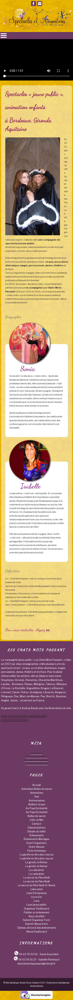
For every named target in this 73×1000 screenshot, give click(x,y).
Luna (36, 900)
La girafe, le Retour (36, 862)
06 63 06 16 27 (27, 959)
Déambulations (36, 827)
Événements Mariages (36, 839)
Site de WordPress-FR (36, 763)
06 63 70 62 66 (28, 954)
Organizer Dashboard (36, 908)
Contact (36, 823)
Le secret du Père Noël (36, 877)
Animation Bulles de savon (36, 788)
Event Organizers (36, 842)
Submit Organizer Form (36, 920)
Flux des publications (36, 756)
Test (36, 796)
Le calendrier (36, 870)
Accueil (36, 785)
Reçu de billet (37, 916)
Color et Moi (36, 819)
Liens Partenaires (36, 893)
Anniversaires (37, 800)
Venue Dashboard (36, 931)
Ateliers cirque (36, 804)
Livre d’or (36, 896)
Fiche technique (36, 850)
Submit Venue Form (36, 923)
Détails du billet (36, 831)
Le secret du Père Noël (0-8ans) (36, 885)
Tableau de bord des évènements (36, 927)
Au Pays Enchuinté (36, 808)
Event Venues (36, 846)
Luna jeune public (36, 904)
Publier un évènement (36, 912)
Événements (36, 835)
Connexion (36, 753)
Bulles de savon (37, 816)
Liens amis (36, 889)
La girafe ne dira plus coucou (36, 854)
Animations (36, 792)
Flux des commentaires (36, 760)
